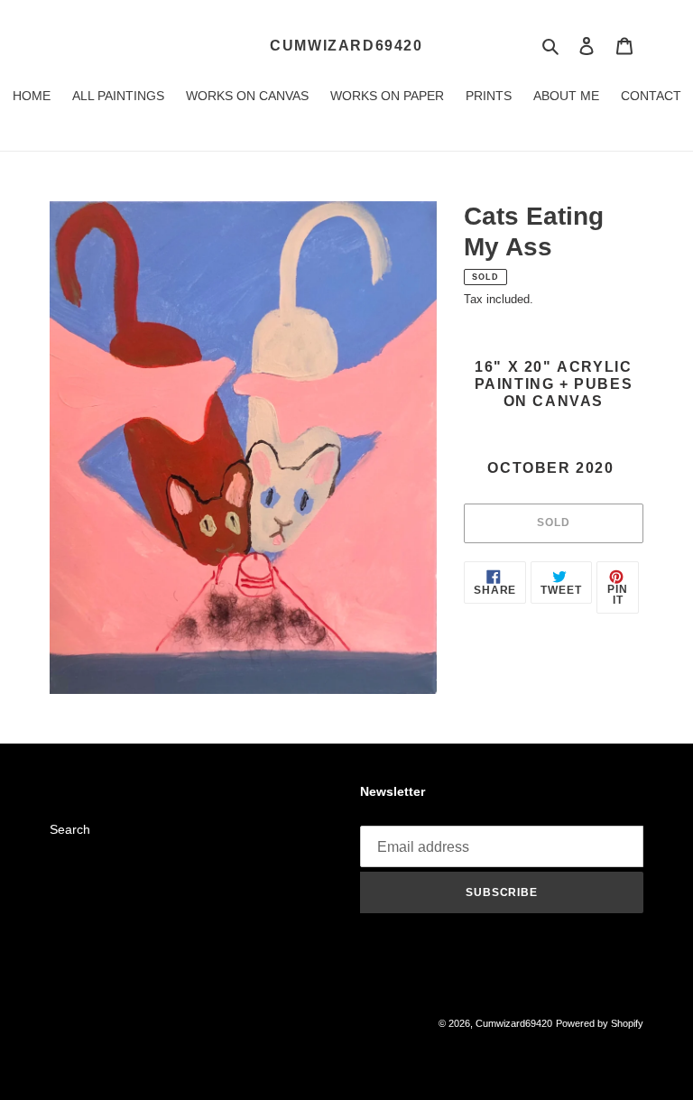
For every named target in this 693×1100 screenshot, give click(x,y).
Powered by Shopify (599, 1023)
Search (70, 829)
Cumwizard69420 (346, 45)
